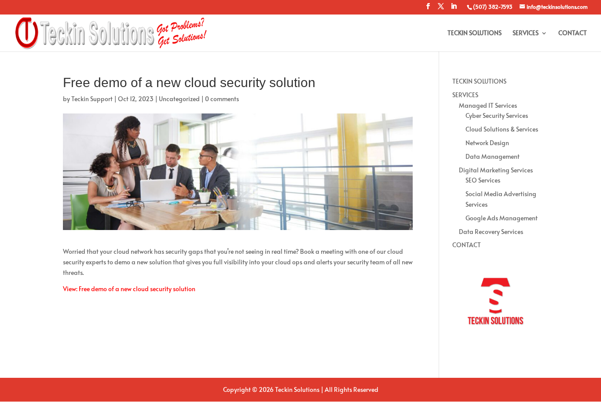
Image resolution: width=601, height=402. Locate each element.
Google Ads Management (501, 218)
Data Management (492, 156)
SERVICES (526, 33)
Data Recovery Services (491, 231)
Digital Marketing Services (496, 170)
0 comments (222, 99)
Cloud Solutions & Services (501, 129)
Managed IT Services (488, 105)
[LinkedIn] (454, 9)
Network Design (487, 143)
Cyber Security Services (496, 115)
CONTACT (572, 33)
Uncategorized (179, 99)
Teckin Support (92, 99)
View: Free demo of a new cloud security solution (129, 289)
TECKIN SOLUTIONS (474, 33)
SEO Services (482, 180)
